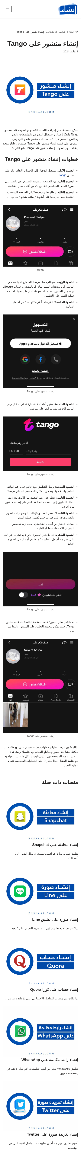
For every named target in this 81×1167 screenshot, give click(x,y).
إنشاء (71, 31)
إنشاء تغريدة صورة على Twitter (52, 1134)
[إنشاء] (67, 9)
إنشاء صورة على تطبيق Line (55, 919)
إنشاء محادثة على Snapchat (55, 845)
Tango (62, 175)
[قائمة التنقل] (7, 9)
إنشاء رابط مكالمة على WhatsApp (49, 1060)
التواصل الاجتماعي (56, 31)
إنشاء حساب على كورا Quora (54, 989)
